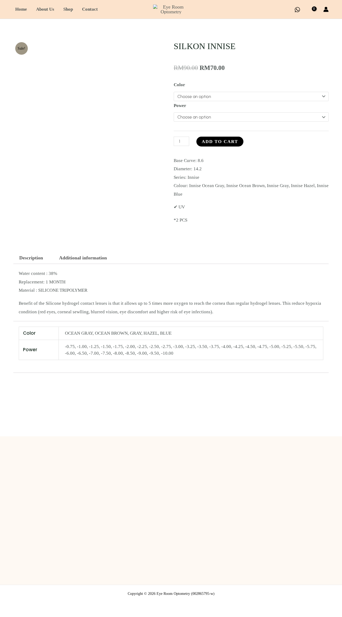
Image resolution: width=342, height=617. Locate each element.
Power (180, 105)
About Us (45, 9)
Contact (90, 9)
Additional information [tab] (83, 257)
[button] (286, 9)
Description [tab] (31, 257)
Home (21, 9)
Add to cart (220, 141)
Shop (68, 9)
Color (179, 84)
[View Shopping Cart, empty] (312, 9)
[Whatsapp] (297, 10)
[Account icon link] (326, 9)
